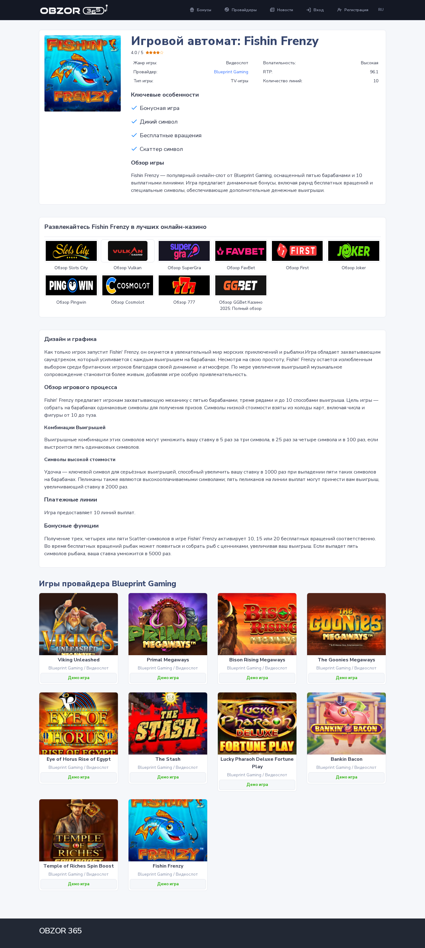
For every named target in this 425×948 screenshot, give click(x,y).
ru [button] (381, 9)
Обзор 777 (184, 302)
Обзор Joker (354, 268)
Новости (285, 10)
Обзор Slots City (71, 268)
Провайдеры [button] (244, 10)
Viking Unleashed (79, 659)
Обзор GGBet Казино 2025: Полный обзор (241, 305)
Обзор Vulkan (128, 268)
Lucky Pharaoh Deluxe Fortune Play (257, 763)
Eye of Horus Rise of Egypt (79, 759)
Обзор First (297, 268)
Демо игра (78, 678)
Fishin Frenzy (168, 866)
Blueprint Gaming (231, 72)
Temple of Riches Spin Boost (78, 866)
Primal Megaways (168, 659)
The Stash (167, 759)
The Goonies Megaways (346, 659)
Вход (319, 10)
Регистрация (356, 10)
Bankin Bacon (346, 759)
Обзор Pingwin (71, 302)
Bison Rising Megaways (257, 659)
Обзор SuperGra (184, 268)
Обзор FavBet (241, 268)
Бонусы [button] (204, 10)
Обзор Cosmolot (127, 302)
